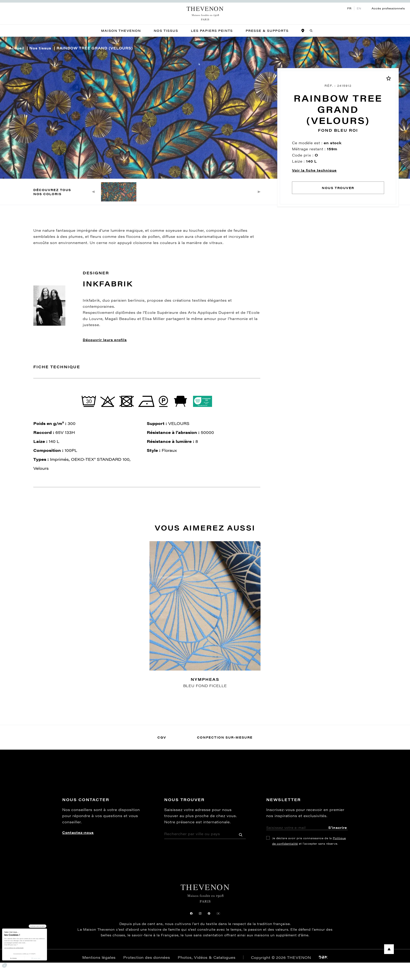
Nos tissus (40, 47)
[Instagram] (200, 913)
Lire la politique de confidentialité (13, 948)
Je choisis (13, 958)
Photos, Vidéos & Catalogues (207, 957)
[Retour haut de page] (205, 949)
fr (349, 8)
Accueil (16, 47)
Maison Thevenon (121, 30)
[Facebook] (191, 913)
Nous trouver (338, 188)
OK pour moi (35, 958)
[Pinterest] (209, 913)
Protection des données (146, 957)
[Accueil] (205, 13)
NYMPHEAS (205, 679)
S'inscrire (337, 827)
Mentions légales (99, 957)
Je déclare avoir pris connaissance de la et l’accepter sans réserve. (309, 840)
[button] (4, 965)
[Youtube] (218, 913)
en (359, 8)
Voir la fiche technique (314, 170)
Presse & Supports (267, 30)
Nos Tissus (166, 30)
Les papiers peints (212, 30)
